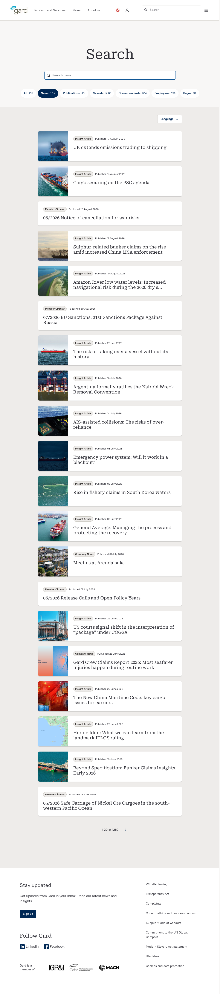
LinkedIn (32, 946)
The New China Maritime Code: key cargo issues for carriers (119, 700)
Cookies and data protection (165, 966)
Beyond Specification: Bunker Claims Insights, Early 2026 (124, 770)
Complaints (153, 903)
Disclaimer (153, 956)
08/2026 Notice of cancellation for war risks (91, 217)
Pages (189, 93)
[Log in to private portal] (127, 10)
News (76, 10)
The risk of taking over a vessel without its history (120, 354)
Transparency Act (157, 894)
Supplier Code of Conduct (163, 923)
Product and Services (50, 10)
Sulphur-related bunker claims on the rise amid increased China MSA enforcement (119, 249)
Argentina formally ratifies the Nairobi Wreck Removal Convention (123, 389)
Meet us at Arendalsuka (99, 562)
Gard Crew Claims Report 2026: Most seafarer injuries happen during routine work (123, 665)
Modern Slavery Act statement (166, 947)
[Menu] (206, 10)
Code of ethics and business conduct (171, 913)
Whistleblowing (157, 884)
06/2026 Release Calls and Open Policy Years (92, 598)
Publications (74, 93)
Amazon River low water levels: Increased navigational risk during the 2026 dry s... (119, 285)
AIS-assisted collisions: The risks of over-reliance (119, 424)
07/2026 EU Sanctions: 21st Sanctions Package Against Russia (102, 320)
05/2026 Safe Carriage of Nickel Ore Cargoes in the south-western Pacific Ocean (106, 805)
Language (167, 119)
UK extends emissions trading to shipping (120, 147)
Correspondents (133, 93)
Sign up (28, 914)
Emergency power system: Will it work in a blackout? (120, 460)
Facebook (57, 946)
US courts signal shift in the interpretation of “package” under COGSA (123, 630)
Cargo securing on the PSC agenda (111, 182)
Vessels (102, 93)
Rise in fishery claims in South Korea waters (122, 492)
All (28, 93)
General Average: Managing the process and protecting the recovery (122, 530)
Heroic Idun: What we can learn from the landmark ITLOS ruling (118, 735)
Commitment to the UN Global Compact (167, 935)
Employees (165, 93)
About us (93, 10)
